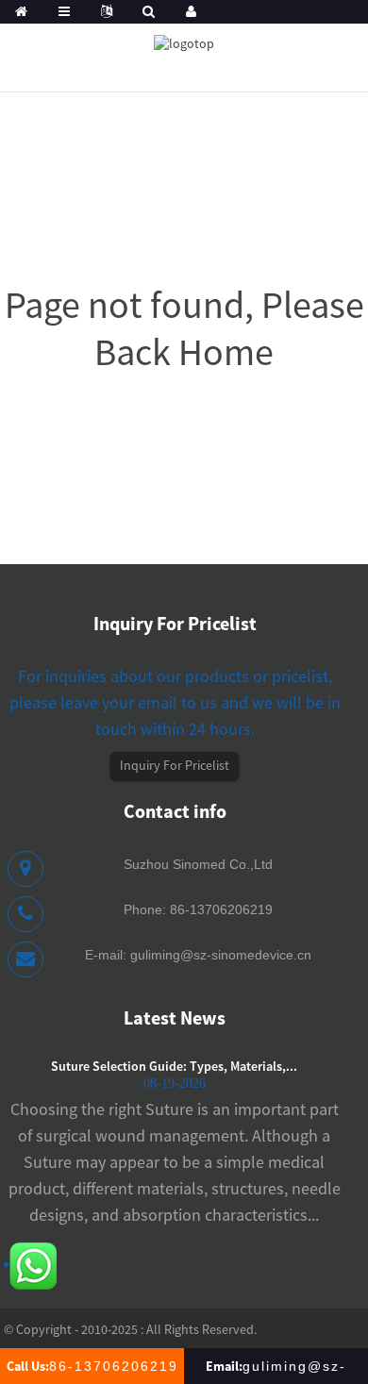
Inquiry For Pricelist (174, 765)
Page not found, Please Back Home (184, 328)
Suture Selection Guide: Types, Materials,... (174, 1066)
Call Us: (92, 1366)
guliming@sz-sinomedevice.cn (220, 954)
